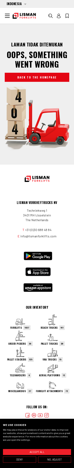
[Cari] (50, 16)
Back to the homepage (37, 77)
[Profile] (59, 16)
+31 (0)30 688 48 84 (38, 230)
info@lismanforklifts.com (38, 236)
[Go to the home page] (24, 16)
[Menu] (7, 16)
